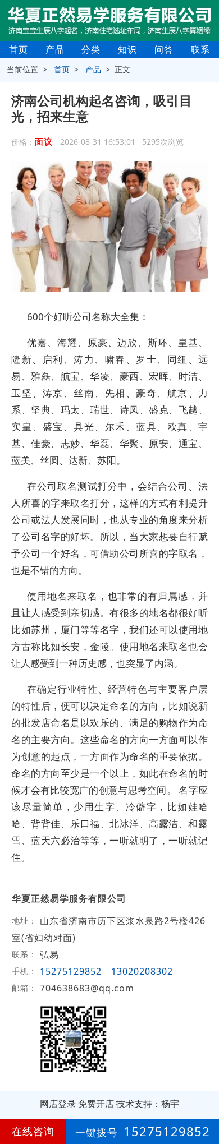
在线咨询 (33, 1131)
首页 (18, 49)
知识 (127, 49)
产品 (55, 49)
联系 (200, 49)
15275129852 (71, 971)
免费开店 (96, 1103)
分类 (91, 49)
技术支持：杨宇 (147, 1103)
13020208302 (142, 971)
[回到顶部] (204, 1101)
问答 (164, 49)
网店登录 (58, 1103)
